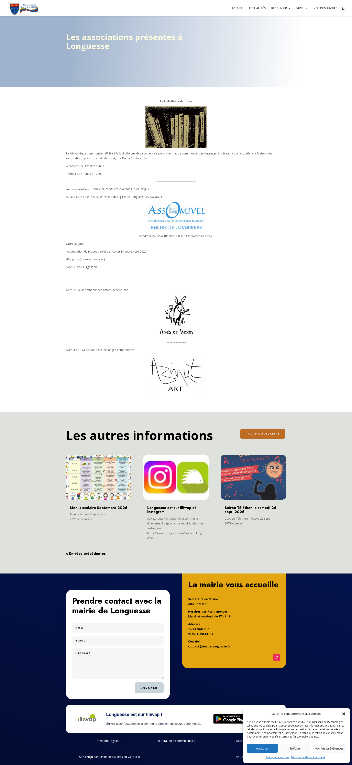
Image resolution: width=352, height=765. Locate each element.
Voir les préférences (329, 748)
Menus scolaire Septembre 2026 (98, 507)
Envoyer (149, 688)
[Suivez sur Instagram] (276, 657)
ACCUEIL (237, 8)
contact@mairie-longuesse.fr (209, 646)
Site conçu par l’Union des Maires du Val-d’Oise (110, 757)
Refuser (295, 748)
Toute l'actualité (262, 433)
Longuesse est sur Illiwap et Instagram (171, 510)
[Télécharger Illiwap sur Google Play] (229, 719)
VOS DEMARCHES (325, 8)
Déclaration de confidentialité (308, 757)
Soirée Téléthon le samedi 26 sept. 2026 (250, 510)
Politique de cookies (277, 757)
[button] (344, 714)
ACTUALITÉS (257, 8)
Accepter (262, 748)
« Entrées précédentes (86, 553)
